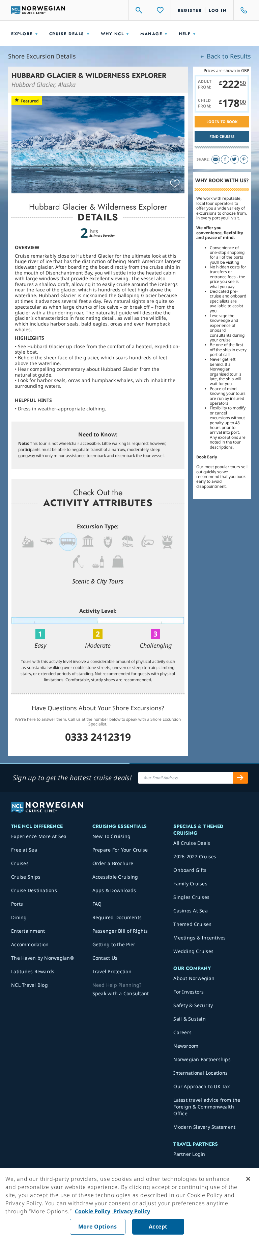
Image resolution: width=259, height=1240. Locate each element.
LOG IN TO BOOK (221, 121)
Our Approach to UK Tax (201, 1086)
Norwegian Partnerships (202, 1059)
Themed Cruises (192, 924)
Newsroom (185, 1046)
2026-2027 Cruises (194, 856)
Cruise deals (66, 34)
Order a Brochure (113, 863)
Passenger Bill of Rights (120, 931)
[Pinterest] (244, 159)
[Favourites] (160, 10)
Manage (151, 34)
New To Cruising (111, 836)
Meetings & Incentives (199, 937)
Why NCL (112, 34)
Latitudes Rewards (32, 971)
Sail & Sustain (189, 1019)
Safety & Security (193, 1005)
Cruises (20, 863)
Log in (218, 10)
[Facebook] (225, 159)
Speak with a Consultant (120, 993)
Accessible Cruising (115, 877)
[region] (129, 1204)
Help (185, 34)
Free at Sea (24, 849)
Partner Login (189, 1154)
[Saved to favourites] (174, 184)
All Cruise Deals (191, 843)
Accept (158, 1226)
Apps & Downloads (114, 890)
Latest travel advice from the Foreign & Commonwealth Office (206, 1107)
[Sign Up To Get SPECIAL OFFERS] (240, 778)
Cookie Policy (92, 1211)
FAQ (97, 904)
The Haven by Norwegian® (42, 958)
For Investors (188, 991)
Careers (182, 1032)
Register (190, 10)
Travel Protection (112, 971)
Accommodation (30, 944)
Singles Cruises (191, 897)
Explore (22, 34)
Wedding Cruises (193, 951)
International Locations (200, 1073)
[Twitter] (234, 159)
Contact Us (105, 958)
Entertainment (28, 931)
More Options (97, 1226)
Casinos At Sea (190, 910)
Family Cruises (190, 883)
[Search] (139, 10)
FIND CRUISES (221, 136)
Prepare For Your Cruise (120, 849)
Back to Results (228, 56)
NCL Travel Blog (29, 985)
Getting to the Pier (114, 944)
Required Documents (117, 917)
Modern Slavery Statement (204, 1127)
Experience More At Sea (39, 836)
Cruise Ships (25, 877)
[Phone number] (241, 10)
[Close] (248, 1178)
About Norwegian (193, 978)
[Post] (215, 159)
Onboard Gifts (189, 870)
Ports (17, 904)
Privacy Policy (131, 1211)
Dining (19, 917)
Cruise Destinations (34, 890)
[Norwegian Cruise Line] (38, 10)
